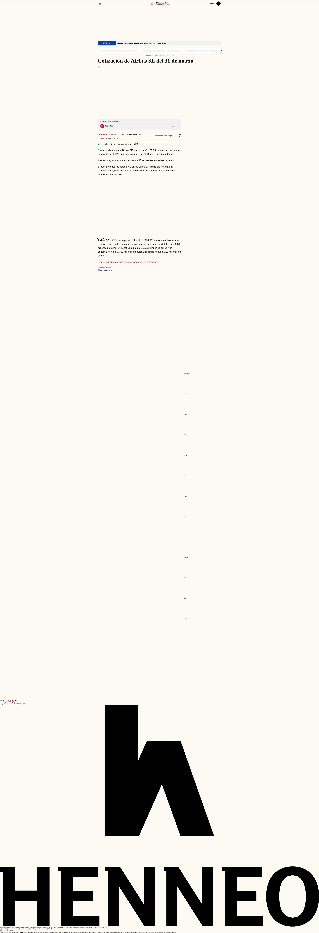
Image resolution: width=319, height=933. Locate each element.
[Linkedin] (31, 929)
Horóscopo (187, 373)
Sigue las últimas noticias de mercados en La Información (128, 262)
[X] (3, 929)
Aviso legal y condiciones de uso (8, 927)
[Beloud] (50, 929)
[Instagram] (23, 929)
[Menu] (100, 3)
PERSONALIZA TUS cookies (51, 927)
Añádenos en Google (163, 136)
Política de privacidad (21, 927)
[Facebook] (12, 929)
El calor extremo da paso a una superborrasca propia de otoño (143, 43)
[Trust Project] (103, 267)
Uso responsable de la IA (100, 927)
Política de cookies (32, 927)
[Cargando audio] (102, 126)
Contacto (69, 927)
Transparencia (40, 927)
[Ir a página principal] (160, 3)
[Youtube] (40, 929)
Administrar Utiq (63, 927)
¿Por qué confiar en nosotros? (105, 270)
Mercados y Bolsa (107, 135)
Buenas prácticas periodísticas (87, 927)
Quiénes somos (76, 927)
